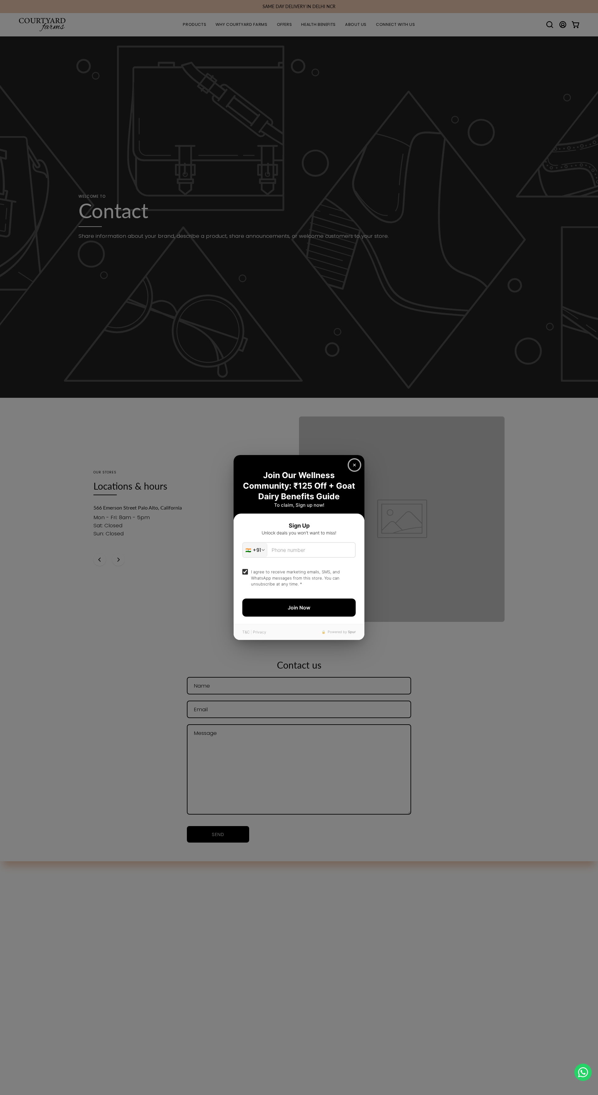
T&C (246, 632)
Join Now (299, 607)
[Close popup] (354, 465)
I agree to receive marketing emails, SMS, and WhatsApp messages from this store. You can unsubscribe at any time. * (295, 577)
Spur (352, 632)
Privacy (259, 632)
